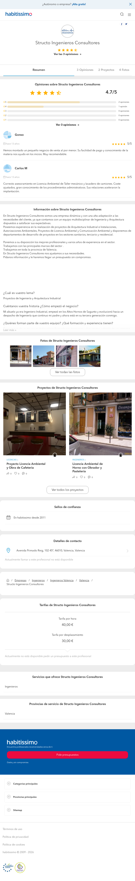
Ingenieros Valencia (62, 580)
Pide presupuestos (67, 875)
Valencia (84, 580)
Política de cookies (14, 845)
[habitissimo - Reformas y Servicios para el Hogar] (15, 14)
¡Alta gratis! (79, 4)
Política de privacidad (15, 837)
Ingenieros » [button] (79, 460)
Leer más (8, 330)
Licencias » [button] (12, 460)
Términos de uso (12, 829)
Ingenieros (38, 580)
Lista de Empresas (15, 819)
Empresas (20, 580)
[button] (67, 784)
